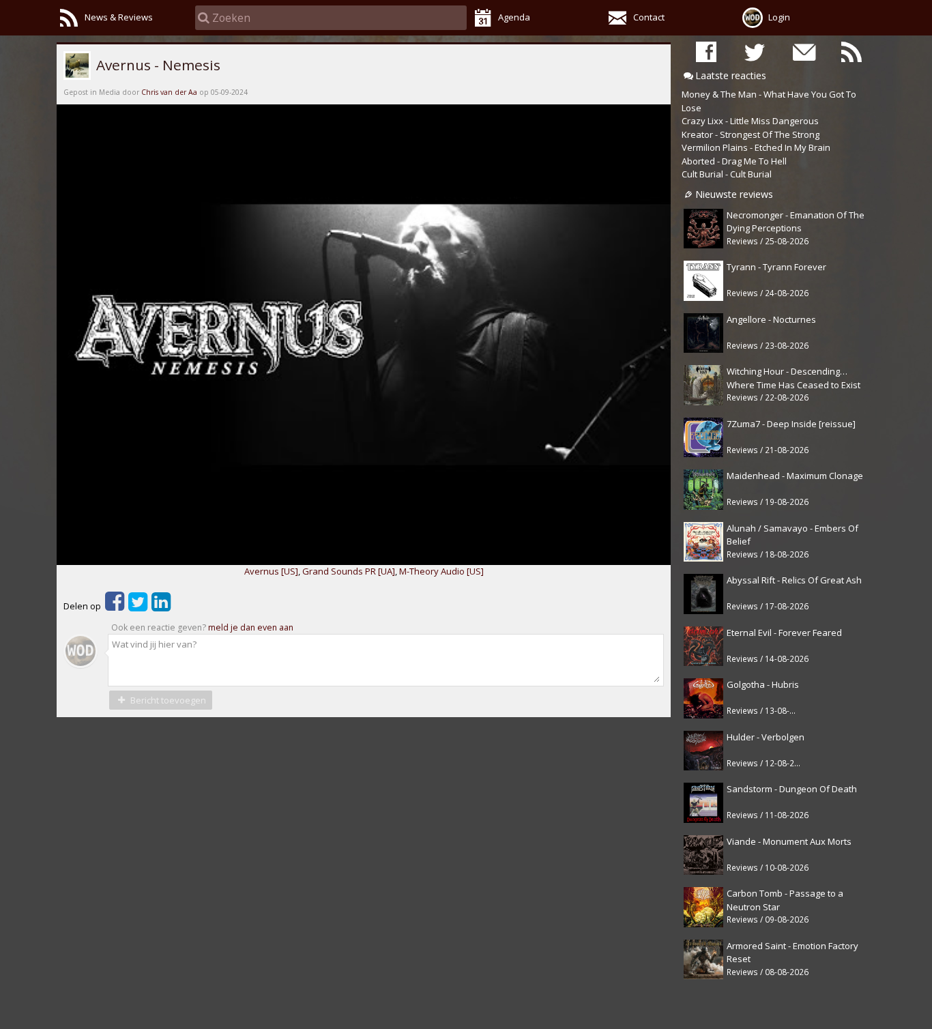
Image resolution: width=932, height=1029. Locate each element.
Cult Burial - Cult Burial (727, 174)
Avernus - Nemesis (156, 64)
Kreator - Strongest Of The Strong (750, 134)
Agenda (514, 17)
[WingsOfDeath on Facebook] (706, 52)
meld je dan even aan (250, 627)
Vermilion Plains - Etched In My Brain (756, 147)
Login (779, 17)
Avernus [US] (271, 571)
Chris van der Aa (169, 92)
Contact (649, 17)
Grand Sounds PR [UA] (348, 571)
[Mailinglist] (803, 52)
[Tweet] (137, 606)
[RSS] (851, 52)
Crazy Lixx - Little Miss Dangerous (750, 121)
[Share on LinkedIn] (161, 606)
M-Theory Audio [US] (441, 571)
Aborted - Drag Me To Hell (734, 161)
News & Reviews (119, 17)
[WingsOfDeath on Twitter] (754, 52)
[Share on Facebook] (114, 606)
